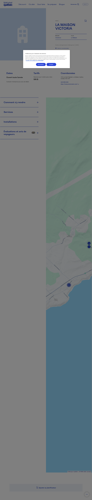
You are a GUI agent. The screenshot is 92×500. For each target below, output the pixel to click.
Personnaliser (41, 64)
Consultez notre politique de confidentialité (35, 60)
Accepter (51, 64)
